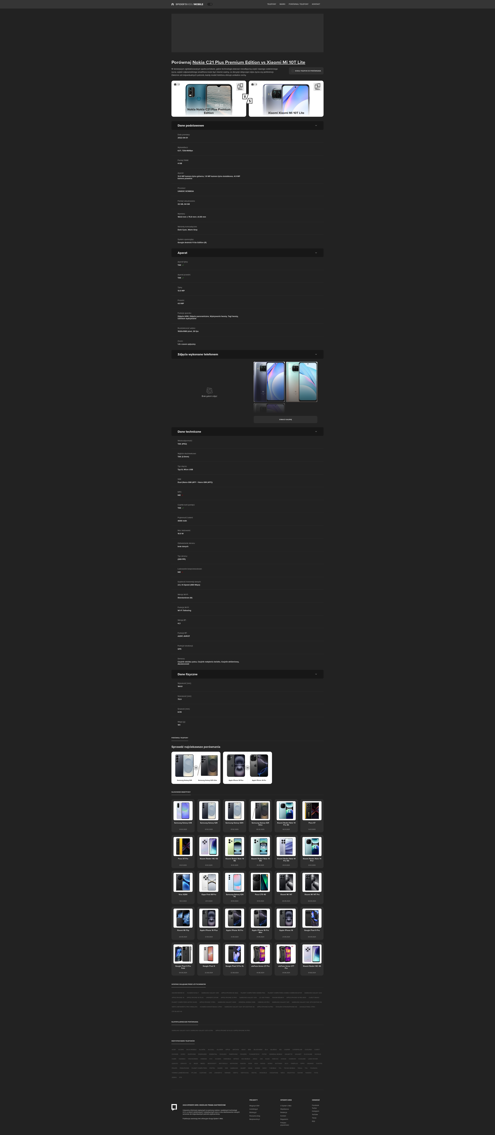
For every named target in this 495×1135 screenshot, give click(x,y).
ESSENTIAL (213, 1054)
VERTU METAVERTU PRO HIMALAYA (184, 1007)
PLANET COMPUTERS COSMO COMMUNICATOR (285, 993)
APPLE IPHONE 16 (178, 997)
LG (190, 1063)
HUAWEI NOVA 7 (193, 993)
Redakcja (283, 1112)
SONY (264, 1068)
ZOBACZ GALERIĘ (285, 419)
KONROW (292, 1059)
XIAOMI (300, 1073)
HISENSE (203, 1059)
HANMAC (182, 1059)
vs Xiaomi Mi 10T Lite (282, 62)
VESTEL (254, 1073)
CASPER (287, 1049)
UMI (210, 1073)
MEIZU (202, 1063)
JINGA (255, 1059)
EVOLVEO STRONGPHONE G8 (286, 1007)
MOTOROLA (223, 1063)
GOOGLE (318, 1054)
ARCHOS (236, 1049)
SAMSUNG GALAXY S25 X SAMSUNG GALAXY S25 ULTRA (192, 1030)
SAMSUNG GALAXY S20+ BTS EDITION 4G (240, 1007)
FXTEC (264, 1054)
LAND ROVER (313, 1059)
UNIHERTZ (218, 1073)
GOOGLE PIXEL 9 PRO (307, 1007)
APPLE (227, 1049)
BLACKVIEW (258, 1049)
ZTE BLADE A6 (177, 1011)
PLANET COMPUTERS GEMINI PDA (253, 993)
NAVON (243, 1063)
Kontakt (283, 1116)
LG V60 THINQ (264, 997)
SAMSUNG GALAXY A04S (227, 1002)
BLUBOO (273, 1049)
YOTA (316, 1073)
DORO (183, 1054)
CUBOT (317, 1049)
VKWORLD (263, 1073)
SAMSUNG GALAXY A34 (313, 993)
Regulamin (284, 1119)
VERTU (235, 1073)
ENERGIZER (202, 1054)
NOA (256, 1063)
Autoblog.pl (253, 1109)
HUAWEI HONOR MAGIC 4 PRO (211, 1007)
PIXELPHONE (184, 1068)
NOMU (270, 1063)
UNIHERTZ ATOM (212, 997)
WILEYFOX (291, 1073)
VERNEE (227, 1073)
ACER (174, 1049)
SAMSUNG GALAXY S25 (280, 1002)
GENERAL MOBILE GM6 (247, 1002)
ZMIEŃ (240, 89)
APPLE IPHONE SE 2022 (229, 993)
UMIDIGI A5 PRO (264, 1002)
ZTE (180, 1077)
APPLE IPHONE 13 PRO (229, 997)
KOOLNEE (302, 1059)
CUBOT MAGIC (314, 997)
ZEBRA (174, 1077)
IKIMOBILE (227, 1059)
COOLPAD (308, 1049)
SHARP (243, 1068)
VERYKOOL (245, 1073)
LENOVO (183, 1063)
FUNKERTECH (254, 1054)
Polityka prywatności (284, 1123)
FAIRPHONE (233, 1054)
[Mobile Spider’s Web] (198, 4)
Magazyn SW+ (254, 1105)
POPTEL (212, 1068)
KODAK (283, 1059)
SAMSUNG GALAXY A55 (210, 993)
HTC (210, 1059)
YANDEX (308, 1073)
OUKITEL (319, 1063)
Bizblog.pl (252, 1112)
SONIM (257, 1068)
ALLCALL (211, 1049)
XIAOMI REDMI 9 (278, 997)
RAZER (220, 1068)
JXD (261, 1059)
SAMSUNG (234, 1068)
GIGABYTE (288, 1054)
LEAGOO (175, 1063)
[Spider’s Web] (181, 4)
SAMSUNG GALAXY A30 (248, 997)
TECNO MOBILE (289, 1068)
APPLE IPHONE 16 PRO (265, 1007)
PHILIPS (174, 1068)
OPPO (302, 1063)
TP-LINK (194, 1073)
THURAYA (313, 1068)
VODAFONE (274, 1073)
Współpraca (284, 1109)
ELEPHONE (192, 1054)
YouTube (315, 1114)
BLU (266, 1049)
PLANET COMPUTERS (199, 1068)
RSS (313, 1121)
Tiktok (314, 1118)
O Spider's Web (285, 1105)
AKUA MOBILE (191, 1049)
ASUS (243, 1049)
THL (306, 1068)
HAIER (174, 1059)
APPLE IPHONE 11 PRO (207, 1002)
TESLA (300, 1068)
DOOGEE (175, 1054)
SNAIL (250, 1068)
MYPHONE (234, 1063)
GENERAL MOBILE (275, 1054)
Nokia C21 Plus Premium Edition (226, 62)
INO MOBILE (245, 1059)
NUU (286, 1063)
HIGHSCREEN (193, 1059)
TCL (280, 1068)
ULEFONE (202, 1073)
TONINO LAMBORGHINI (180, 1073)
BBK (249, 1049)
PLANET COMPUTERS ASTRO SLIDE (184, 1002)
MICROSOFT (212, 1063)
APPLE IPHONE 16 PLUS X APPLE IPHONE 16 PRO (233, 1030)
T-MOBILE (272, 1068)
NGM (250, 1063)
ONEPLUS (294, 1063)
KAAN (267, 1059)
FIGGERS (243, 1054)
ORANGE (310, 1063)
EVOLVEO (223, 1054)
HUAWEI (218, 1059)
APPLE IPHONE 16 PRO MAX (296, 997)
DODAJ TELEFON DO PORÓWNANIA (308, 71)
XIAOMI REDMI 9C (178, 993)
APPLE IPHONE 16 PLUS (195, 997)
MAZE (196, 1063)
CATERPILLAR (297, 1049)
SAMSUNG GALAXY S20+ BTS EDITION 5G (307, 1002)
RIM (226, 1068)
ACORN (181, 1049)
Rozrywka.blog (254, 1116)
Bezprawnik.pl (254, 1119)
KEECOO (275, 1059)
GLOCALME (308, 1054)
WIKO (283, 1073)
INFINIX (236, 1059)
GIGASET (298, 1054)
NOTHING (278, 1063)
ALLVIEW (220, 1049)
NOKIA (262, 1063)
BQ (280, 1049)
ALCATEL (202, 1049)
